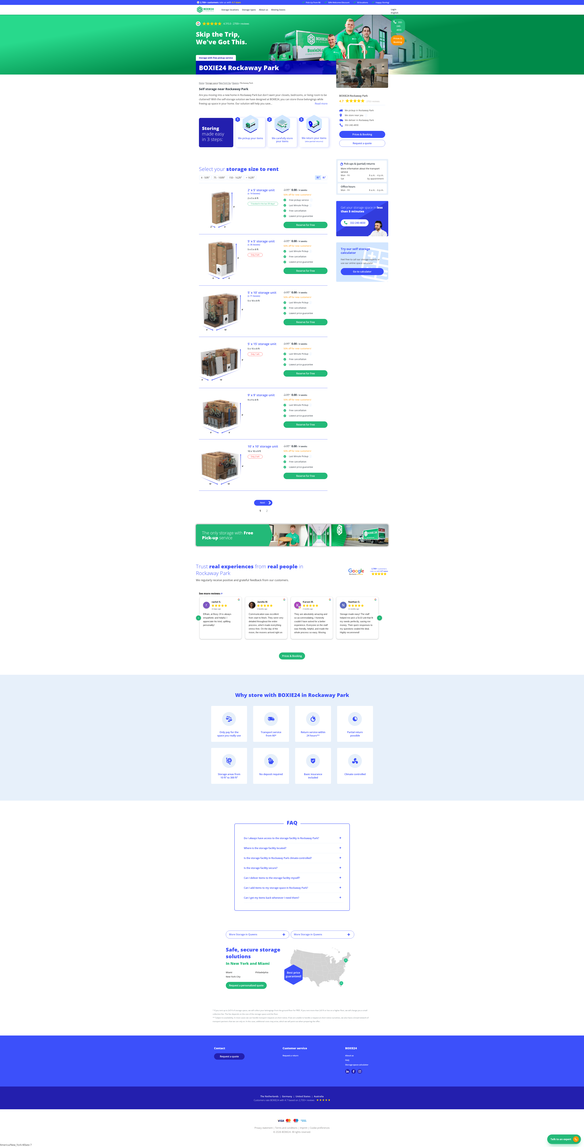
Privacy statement (264, 1127)
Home (201, 83)
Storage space (212, 83)
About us (263, 9)
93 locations (362, 2)
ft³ (324, 177)
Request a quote (362, 143)
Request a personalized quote (246, 985)
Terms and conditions (286, 1127)
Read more (321, 103)
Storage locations (230, 9)
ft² (318, 177)
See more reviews (209, 593)
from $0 (313, 2)
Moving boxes (278, 9)
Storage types (249, 9)
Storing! (382, 2)
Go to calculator (362, 271)
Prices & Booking (397, 40)
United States (303, 1096)
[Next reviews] (379, 618)
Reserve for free (305, 225)
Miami (229, 972)
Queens (235, 83)
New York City (225, 83)
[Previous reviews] (198, 618)
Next (262, 502)
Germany (287, 1096)
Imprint (303, 1127)
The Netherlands (269, 1096)
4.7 (359, 101)
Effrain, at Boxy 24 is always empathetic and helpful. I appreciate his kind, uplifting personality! (217, 619)
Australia (319, 1096)
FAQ (347, 1060)
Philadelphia (261, 972)
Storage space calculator (356, 1064)
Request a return (290, 1055)
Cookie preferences (320, 1127)
